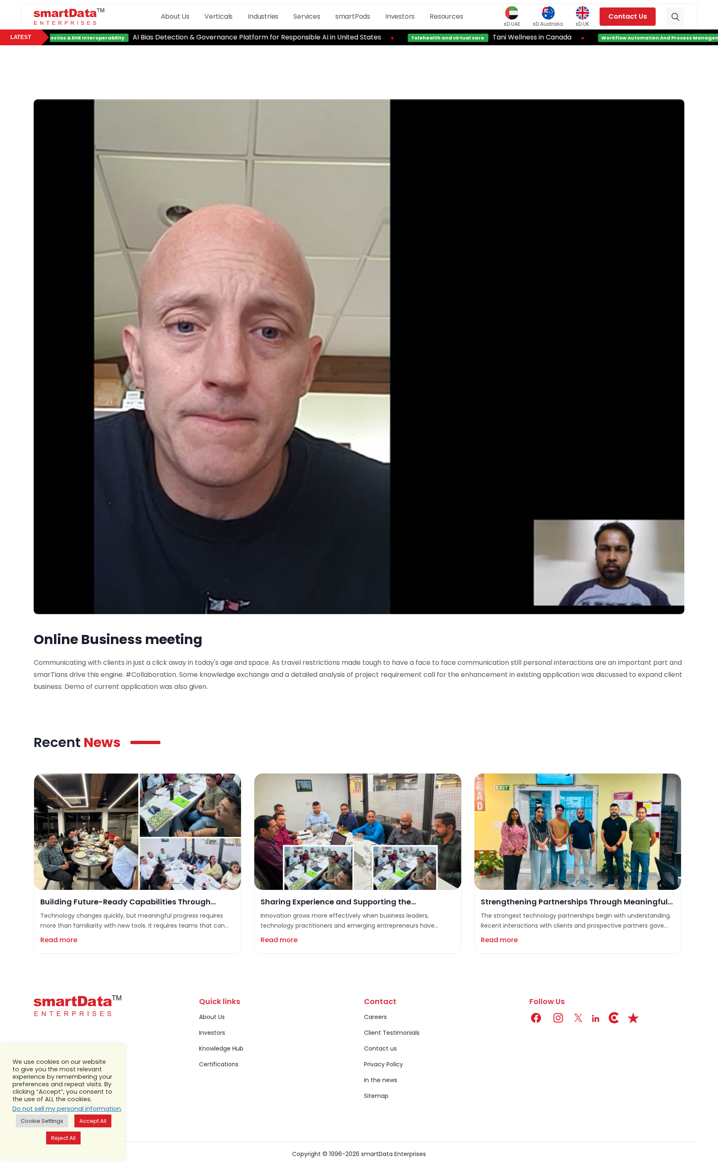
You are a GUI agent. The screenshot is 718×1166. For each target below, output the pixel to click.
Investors (400, 16)
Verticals (218, 16)
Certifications (219, 1064)
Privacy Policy (383, 1064)
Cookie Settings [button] (42, 1121)
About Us (175, 16)
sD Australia (548, 23)
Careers (375, 1017)
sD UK (582, 23)
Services (306, 16)
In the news (380, 1080)
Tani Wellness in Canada (503, 37)
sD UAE (512, 23)
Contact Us (627, 16)
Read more (58, 940)
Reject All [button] (63, 1138)
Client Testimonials (392, 1033)
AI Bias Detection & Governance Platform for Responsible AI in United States (228, 37)
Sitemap (376, 1096)
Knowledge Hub (221, 1048)
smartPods (352, 16)
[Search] (675, 16)
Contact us (380, 1048)
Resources (446, 16)
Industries (263, 16)
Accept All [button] (92, 1121)
